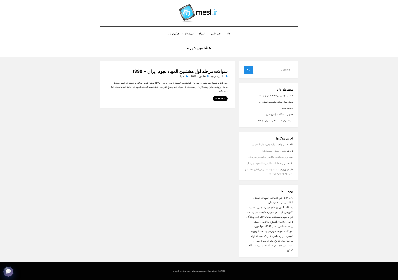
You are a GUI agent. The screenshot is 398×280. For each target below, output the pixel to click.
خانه (229, 33)
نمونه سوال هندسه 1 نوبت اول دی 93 (275, 120)
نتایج (277, 240)
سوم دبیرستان (268, 231)
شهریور (255, 231)
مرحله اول (257, 236)
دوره (290, 216)
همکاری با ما (173, 33)
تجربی (260, 207)
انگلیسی (288, 202)
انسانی (256, 197)
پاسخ (267, 245)
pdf (286, 197)
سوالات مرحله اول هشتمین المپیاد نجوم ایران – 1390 (180, 71)
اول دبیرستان (275, 202)
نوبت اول (288, 245)
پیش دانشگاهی (255, 245)
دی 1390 (266, 216)
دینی (290, 221)
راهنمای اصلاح (278, 221)
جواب (270, 212)
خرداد (262, 212)
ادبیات (274, 197)
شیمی (289, 236)
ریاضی (265, 221)
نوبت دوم (277, 245)
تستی (252, 207)
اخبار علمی (216, 33)
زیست (257, 221)
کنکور (290, 250)
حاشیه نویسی (287, 108)
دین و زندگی (252, 216)
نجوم (270, 240)
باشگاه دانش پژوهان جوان (279, 207)
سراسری (259, 226)
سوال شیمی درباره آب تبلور (265, 144)
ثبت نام (279, 212)
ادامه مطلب (220, 98)
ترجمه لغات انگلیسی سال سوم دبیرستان (267, 157)
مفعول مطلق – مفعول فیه (274, 151)
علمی (275, 236)
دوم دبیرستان (279, 216)
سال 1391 (271, 226)
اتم (280, 197)
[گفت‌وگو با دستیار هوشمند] (8, 272)
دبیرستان (189, 33)
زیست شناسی (285, 226)
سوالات (289, 231)
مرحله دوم (287, 240)
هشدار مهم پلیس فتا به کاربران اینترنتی (275, 95)
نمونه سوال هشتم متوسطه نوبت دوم (276, 102)
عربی (282, 236)
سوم (280, 231)
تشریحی (288, 212)
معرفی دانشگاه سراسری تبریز (279, 114)
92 (291, 197)
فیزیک (267, 236)
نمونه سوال (260, 240)
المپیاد (202, 33)
